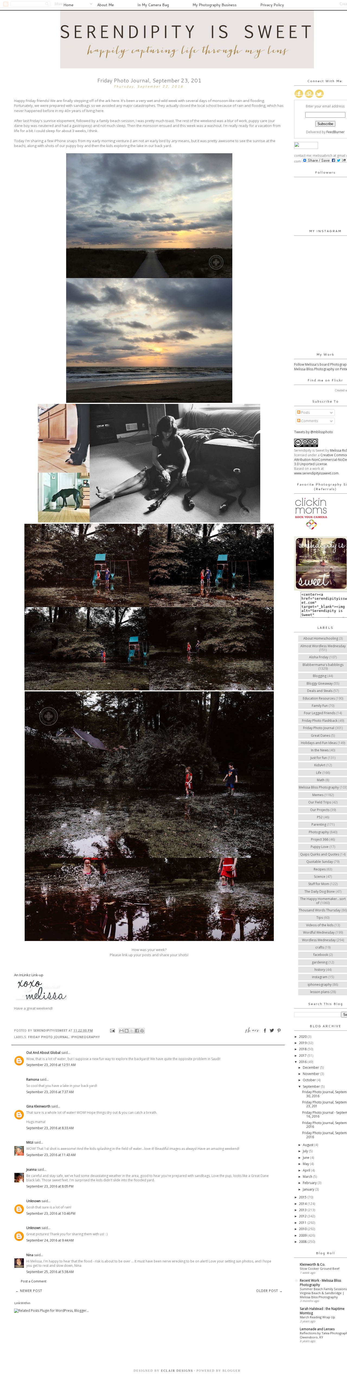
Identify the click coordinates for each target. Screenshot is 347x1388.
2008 (303, 1241)
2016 (303, 1062)
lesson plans (319, 992)
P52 (320, 817)
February (310, 1182)
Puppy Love (320, 846)
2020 (303, 1036)
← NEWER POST (28, 1290)
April (307, 1170)
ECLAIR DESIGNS (176, 1370)
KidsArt (319, 765)
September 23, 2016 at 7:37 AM (50, 1092)
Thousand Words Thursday (319, 910)
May (306, 1164)
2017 (303, 1055)
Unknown (33, 1201)
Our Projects (319, 810)
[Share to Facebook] (137, 1030)
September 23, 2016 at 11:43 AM (51, 1155)
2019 (303, 1043)
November (311, 1073)
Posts (305, 412)
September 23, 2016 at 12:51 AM (51, 1064)
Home (68, 5)
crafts (319, 947)
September (312, 1086)
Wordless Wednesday (319, 940)
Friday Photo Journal (48, 1037)
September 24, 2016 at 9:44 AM (50, 1240)
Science (319, 876)
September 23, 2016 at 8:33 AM (50, 1128)
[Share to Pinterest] (142, 1030)
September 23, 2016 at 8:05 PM (49, 1186)
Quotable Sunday (319, 861)
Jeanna (31, 1169)
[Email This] (121, 1030)
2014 (303, 1203)
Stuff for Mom (318, 884)
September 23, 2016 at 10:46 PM (50, 1213)
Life (319, 772)
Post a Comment (33, 1281)
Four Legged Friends (319, 713)
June (306, 1157)
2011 (303, 1222)
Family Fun (320, 705)
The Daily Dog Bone (319, 891)
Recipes (320, 869)
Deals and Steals (319, 690)
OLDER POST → (269, 1290)
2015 (303, 1197)
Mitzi (30, 1142)
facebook (320, 954)
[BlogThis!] (126, 1030)
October (310, 1080)
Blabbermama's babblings (323, 664)
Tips (319, 917)
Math (320, 780)
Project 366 (319, 839)
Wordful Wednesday (319, 932)
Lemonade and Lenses (317, 1329)
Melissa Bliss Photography (319, 787)
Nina (30, 1255)
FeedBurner (335, 132)
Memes (317, 795)
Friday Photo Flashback (320, 720)
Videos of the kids (319, 925)
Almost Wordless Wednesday (323, 646)
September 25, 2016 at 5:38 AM (50, 1271)
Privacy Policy (272, 5)
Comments (309, 421)
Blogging (319, 676)
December (311, 1067)
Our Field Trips (319, 802)
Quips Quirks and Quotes (319, 854)
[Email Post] (112, 1030)
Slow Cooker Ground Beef (319, 1268)
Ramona (32, 1079)
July (306, 1151)
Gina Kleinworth (38, 1106)
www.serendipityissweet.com (316, 473)
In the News (320, 750)
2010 (303, 1229)
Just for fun (318, 757)
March (308, 1176)
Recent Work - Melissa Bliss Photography (320, 1282)
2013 (303, 1210)
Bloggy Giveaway (320, 683)
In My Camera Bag (153, 5)
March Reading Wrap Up (317, 1317)
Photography (319, 832)
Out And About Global (43, 1052)
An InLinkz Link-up (28, 974)
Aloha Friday (318, 657)
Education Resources (319, 698)
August (308, 1145)
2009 (303, 1235)
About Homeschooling (320, 638)
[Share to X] (131, 1030)
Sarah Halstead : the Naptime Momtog (322, 1310)
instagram (319, 977)
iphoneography (85, 1037)
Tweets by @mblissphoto (313, 432)
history (319, 969)
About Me (105, 5)
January (309, 1189)
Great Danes (320, 735)
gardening (319, 962)
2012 (303, 1216)
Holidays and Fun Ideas (319, 743)
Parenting (318, 824)
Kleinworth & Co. (312, 1264)
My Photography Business (214, 5)
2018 (303, 1049)
